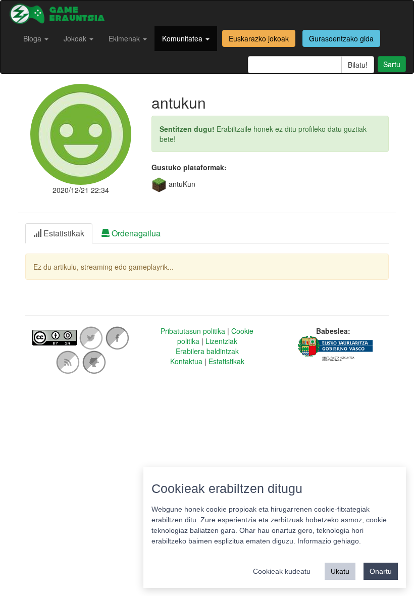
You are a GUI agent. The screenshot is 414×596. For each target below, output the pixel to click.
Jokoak (76, 38)
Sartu (391, 64)
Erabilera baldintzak (207, 351)
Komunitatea (183, 38)
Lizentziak (221, 341)
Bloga (33, 38)
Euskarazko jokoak (259, 38)
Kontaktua (186, 361)
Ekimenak (125, 38)
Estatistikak (226, 361)
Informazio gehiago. (329, 541)
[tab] (58, 233)
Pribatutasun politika (193, 331)
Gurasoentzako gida (341, 38)
